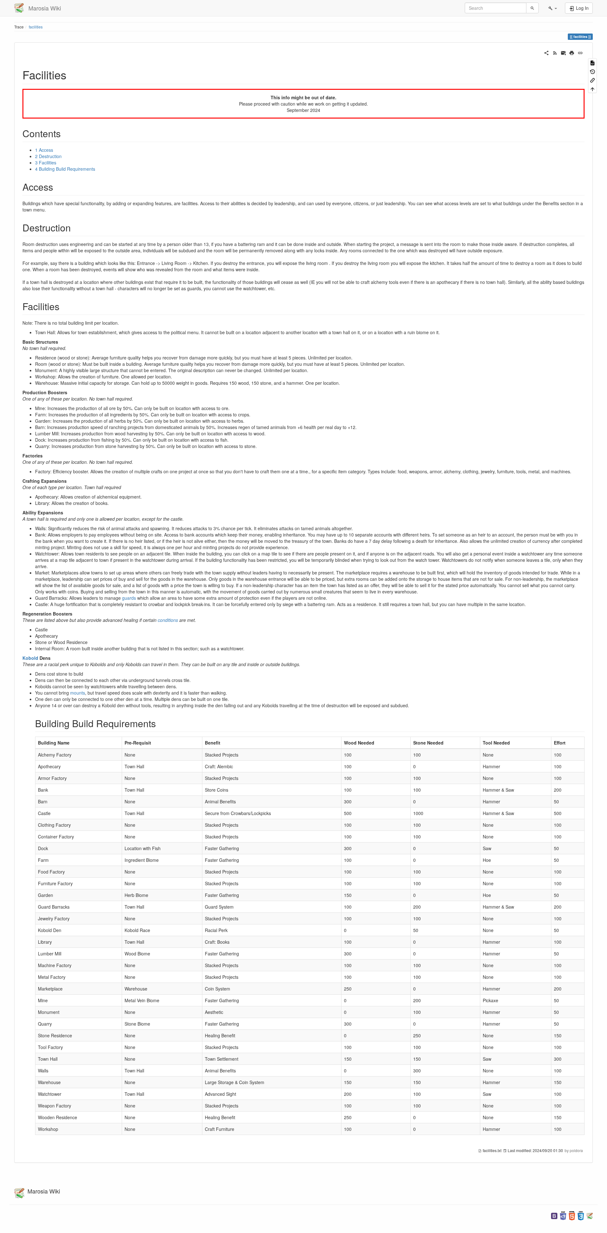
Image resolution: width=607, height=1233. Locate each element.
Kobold (30, 658)
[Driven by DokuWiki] (589, 1215)
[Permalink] (580, 52)
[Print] (571, 52)
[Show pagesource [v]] (592, 62)
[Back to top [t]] (592, 88)
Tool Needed (496, 742)
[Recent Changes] (555, 52)
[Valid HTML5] (572, 1215)
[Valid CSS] (581, 1215)
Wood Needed (359, 742)
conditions (168, 620)
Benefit (212, 742)
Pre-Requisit (138, 742)
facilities (36, 26)
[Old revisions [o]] (592, 71)
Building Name (54, 742)
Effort (560, 742)
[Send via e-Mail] (563, 52)
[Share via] (546, 52)
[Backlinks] (592, 80)
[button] (552, 8)
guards (129, 598)
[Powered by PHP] (563, 1215)
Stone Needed (428, 742)
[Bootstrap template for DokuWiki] (554, 1215)
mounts (77, 693)
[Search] (532, 8)
